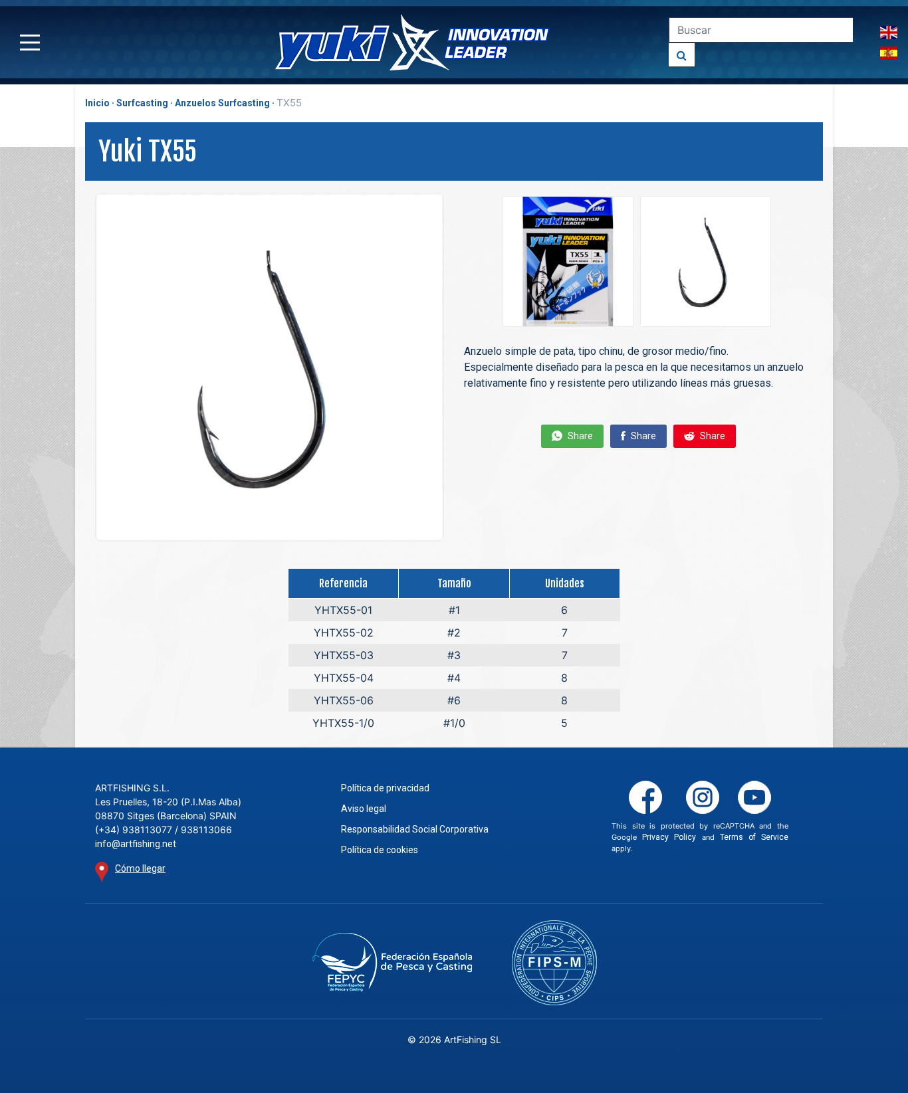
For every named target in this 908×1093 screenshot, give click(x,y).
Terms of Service (754, 837)
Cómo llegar (140, 868)
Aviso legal (363, 808)
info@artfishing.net (135, 844)
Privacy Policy (669, 837)
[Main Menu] (30, 42)
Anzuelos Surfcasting (222, 103)
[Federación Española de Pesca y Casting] (392, 962)
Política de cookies (379, 850)
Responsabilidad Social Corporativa (415, 829)
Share (579, 436)
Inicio (97, 103)
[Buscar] (682, 55)
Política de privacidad (385, 788)
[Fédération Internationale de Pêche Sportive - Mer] (554, 962)
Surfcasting (142, 103)
